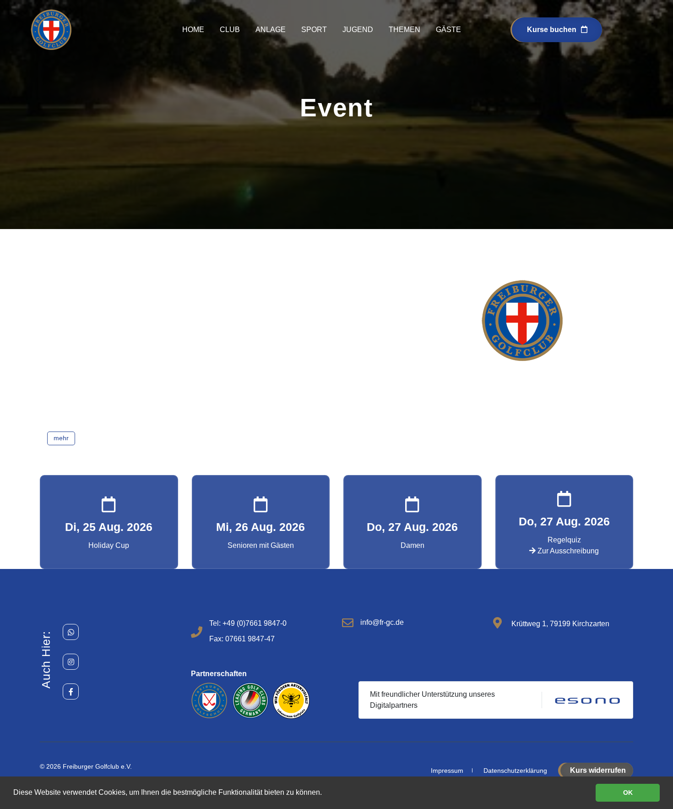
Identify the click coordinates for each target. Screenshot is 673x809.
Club (230, 29)
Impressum (447, 770)
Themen (404, 29)
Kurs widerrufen (598, 770)
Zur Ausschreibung (567, 551)
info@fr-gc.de (382, 622)
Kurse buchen (551, 29)
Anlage (270, 29)
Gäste (448, 29)
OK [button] (628, 792)
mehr (61, 438)
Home (193, 29)
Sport (314, 29)
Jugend (357, 29)
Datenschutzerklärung (515, 770)
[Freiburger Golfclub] (51, 29)
